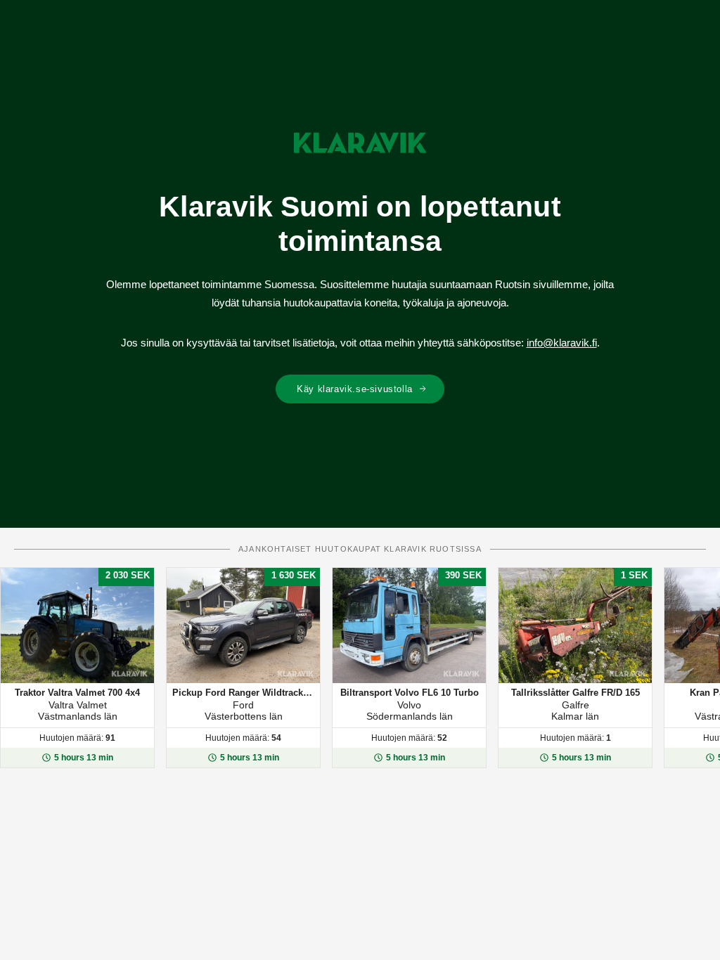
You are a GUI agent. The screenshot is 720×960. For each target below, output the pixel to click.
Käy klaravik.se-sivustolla (355, 389)
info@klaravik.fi (562, 343)
